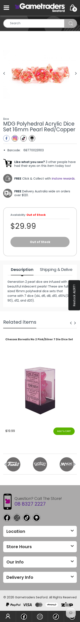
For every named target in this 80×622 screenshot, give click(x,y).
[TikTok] (27, 518)
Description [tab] (22, 269)
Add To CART (64, 431)
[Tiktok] (23, 138)
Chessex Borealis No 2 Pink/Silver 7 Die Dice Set (39, 339)
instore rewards (63, 178)
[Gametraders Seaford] (40, 7)
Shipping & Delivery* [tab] (59, 269)
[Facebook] (6, 138)
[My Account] (8, 616)
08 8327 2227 (30, 503)
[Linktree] (32, 138)
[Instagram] (15, 138)
